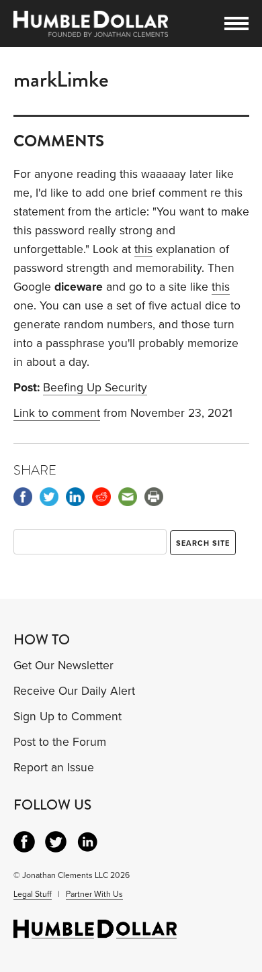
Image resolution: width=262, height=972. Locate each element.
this (143, 249)
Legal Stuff (32, 894)
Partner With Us (94, 894)
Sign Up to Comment (67, 717)
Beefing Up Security (95, 388)
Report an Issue (53, 768)
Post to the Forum (59, 742)
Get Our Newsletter (63, 666)
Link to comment (56, 413)
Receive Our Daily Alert (74, 691)
